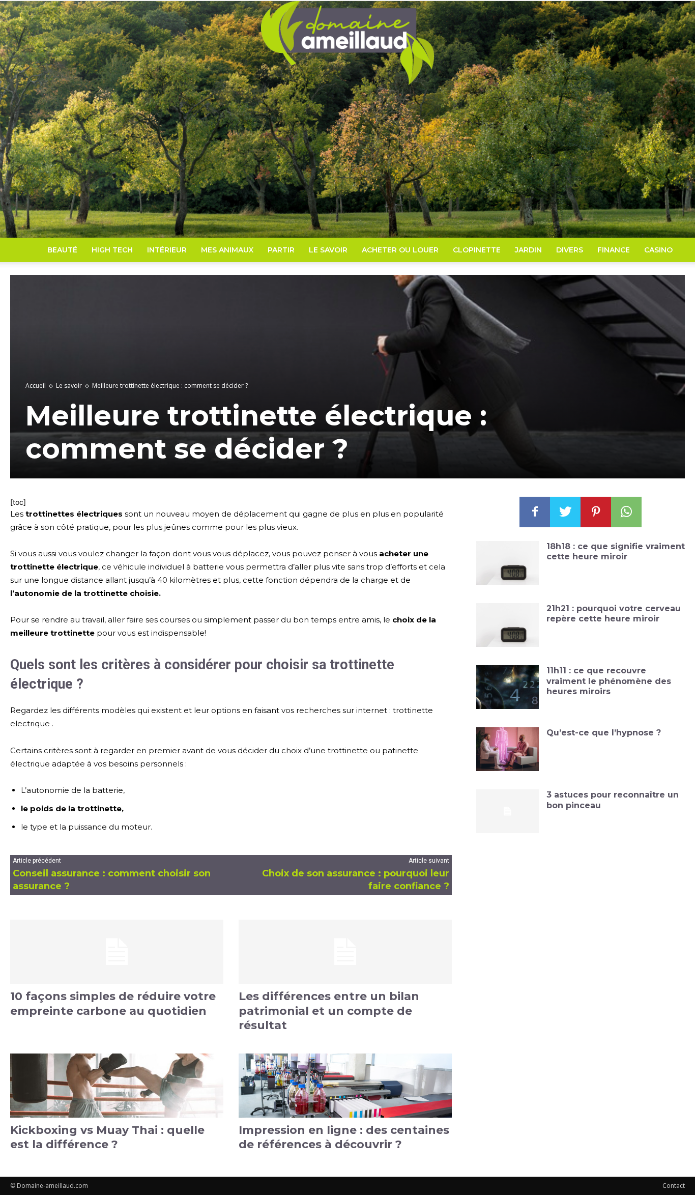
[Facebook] (534, 512)
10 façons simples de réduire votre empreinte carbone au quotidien (113, 1003)
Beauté (62, 249)
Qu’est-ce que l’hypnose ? (603, 732)
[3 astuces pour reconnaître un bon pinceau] (507, 811)
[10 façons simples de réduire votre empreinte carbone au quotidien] (116, 952)
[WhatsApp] (626, 512)
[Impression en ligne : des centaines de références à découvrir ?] (345, 1086)
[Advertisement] (347, 161)
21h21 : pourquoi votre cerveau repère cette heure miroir (613, 614)
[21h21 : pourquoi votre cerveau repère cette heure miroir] (507, 625)
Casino (658, 249)
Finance (613, 249)
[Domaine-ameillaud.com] (347, 43)
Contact (673, 1185)
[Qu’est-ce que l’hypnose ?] (507, 749)
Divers (569, 249)
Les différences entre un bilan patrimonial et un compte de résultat (329, 1010)
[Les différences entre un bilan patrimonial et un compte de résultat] (345, 952)
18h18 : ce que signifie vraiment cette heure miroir (615, 552)
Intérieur (167, 249)
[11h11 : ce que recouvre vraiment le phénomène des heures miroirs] (507, 687)
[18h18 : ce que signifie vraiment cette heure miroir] (507, 563)
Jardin (528, 249)
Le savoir (328, 249)
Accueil (35, 385)
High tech (112, 249)
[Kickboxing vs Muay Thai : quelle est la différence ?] (116, 1086)
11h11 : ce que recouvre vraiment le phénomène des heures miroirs (608, 681)
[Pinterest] (596, 512)
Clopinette (477, 249)
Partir (281, 249)
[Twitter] (565, 512)
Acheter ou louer (400, 249)
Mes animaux (227, 249)
